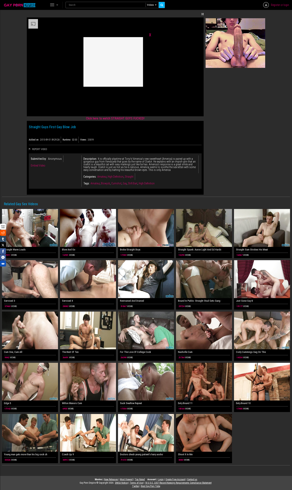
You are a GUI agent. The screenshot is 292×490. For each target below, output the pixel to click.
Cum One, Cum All (13, 351)
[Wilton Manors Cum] (88, 382)
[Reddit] (3, 233)
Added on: (34, 140)
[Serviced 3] (30, 279)
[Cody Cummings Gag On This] (262, 330)
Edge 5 (7, 403)
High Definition (116, 176)
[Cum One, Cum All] (30, 330)
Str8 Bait (132, 183)
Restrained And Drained (132, 300)
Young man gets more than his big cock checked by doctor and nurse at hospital (25, 454)
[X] (3, 245)
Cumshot (116, 183)
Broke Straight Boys (130, 249)
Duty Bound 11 (185, 403)
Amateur (101, 176)
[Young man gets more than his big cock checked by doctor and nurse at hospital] (30, 433)
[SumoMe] (3, 264)
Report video (39, 149)
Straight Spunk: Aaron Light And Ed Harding (199, 249)
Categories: (89, 176)
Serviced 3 (9, 300)
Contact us (192, 479)
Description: (90, 158)
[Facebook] (3, 251)
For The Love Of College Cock (135, 351)
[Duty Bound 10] (262, 382)
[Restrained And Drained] (146, 279)
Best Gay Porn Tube (150, 486)
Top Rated (140, 479)
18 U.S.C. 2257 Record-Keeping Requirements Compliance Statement (178, 482)
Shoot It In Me (185, 454)
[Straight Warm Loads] (30, 228)
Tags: (86, 183)
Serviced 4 (67, 300)
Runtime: (67, 140)
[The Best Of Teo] (88, 330)
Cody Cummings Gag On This (251, 351)
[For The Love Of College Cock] (146, 330)
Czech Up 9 (68, 454)
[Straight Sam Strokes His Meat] (262, 228)
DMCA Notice (121, 482)
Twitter (135, 486)
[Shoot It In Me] (204, 433)
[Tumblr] (3, 239)
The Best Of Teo (70, 351)
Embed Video (38, 165)
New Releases (111, 479)
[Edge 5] (30, 382)
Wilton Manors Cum (72, 403)
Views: (83, 140)
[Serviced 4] (88, 279)
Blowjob (105, 183)
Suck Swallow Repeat (131, 403)
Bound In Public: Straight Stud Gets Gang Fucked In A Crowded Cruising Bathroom (199, 300)
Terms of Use (136, 482)
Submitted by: (38, 158)
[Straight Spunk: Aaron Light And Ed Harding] (204, 228)
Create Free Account (175, 479)
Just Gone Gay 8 (244, 300)
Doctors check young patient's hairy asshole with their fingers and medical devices (141, 454)
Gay (125, 183)
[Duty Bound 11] (204, 382)
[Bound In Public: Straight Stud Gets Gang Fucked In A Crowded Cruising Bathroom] (204, 279)
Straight (129, 176)
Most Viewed (126, 479)
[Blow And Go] (88, 228)
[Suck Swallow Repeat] (146, 382)
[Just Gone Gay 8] (262, 279)
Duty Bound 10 (243, 403)
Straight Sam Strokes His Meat (252, 249)
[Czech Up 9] (88, 433)
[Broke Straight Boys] (146, 228)
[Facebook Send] (3, 257)
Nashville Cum (185, 351)
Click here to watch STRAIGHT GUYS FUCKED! (115, 118)
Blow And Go (68, 249)
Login (160, 479)
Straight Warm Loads (15, 249)
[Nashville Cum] (204, 330)
